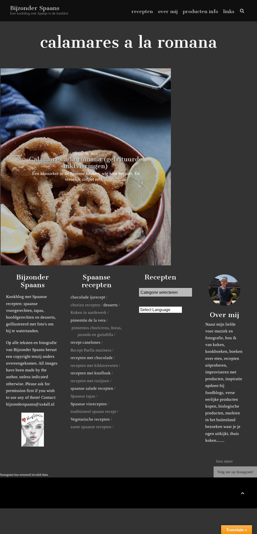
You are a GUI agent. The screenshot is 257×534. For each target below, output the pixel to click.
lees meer (224, 461)
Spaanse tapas (83, 396)
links (228, 11)
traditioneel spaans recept (93, 411)
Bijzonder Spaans (34, 8)
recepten (142, 11)
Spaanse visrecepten (89, 404)
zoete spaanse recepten (91, 426)
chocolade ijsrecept (88, 297)
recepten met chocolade (92, 357)
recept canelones (85, 342)
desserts (110, 305)
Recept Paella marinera (91, 350)
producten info (200, 11)
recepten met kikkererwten (94, 365)
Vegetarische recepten (90, 419)
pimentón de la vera (88, 320)
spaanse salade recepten (92, 388)
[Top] (242, 492)
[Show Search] (240, 11)
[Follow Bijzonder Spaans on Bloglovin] (32, 445)
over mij (168, 11)
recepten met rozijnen (90, 380)
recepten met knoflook (91, 373)
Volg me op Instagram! (235, 472)
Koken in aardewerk (88, 312)
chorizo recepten (85, 305)
